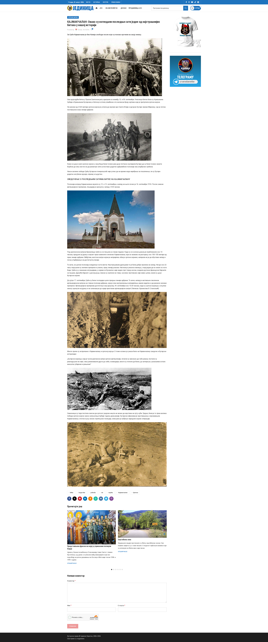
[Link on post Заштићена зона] (142, 524)
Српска (135, 492)
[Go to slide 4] (117, 569)
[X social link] (74, 499)
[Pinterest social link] (80, 499)
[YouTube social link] (192, 2)
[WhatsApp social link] (96, 499)
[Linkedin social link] (85, 499)
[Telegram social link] (198, 2)
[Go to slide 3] (115, 569)
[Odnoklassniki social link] (90, 499)
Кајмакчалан (122, 492)
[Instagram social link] (189, 2)
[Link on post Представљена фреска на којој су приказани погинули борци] (91, 527)
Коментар (71, 581)
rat (102, 492)
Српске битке (73, 17)
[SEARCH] (185, 8)
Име (69, 605)
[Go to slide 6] (122, 569)
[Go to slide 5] (120, 569)
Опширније (72, 563)
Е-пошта (121, 605)
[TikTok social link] (195, 2)
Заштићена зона (124, 539)
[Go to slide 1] (111, 569)
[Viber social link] (111, 499)
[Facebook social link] (186, 2)
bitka (71, 492)
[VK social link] (101, 499)
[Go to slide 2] (113, 569)
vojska (110, 492)
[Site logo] (80, 8)
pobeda (93, 492)
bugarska (82, 492)
